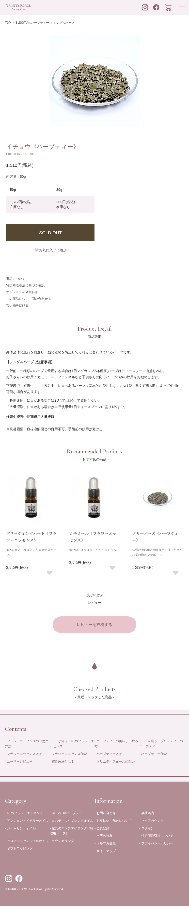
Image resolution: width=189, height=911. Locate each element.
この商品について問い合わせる (28, 299)
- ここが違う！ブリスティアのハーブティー (161, 743)
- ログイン (146, 828)
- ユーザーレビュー (18, 761)
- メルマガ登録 (105, 843)
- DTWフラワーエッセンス (24, 813)
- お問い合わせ (105, 813)
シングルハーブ (64, 22)
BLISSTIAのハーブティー (32, 22)
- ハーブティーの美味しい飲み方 (116, 743)
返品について (15, 279)
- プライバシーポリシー (156, 843)
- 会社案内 (146, 813)
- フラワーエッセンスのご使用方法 (26, 743)
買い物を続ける (17, 305)
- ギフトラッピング (18, 848)
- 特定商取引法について (156, 836)
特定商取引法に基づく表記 (25, 285)
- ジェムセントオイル (20, 828)
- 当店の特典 (103, 836)
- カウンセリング (62, 841)
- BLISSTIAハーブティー (67, 813)
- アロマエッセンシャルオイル (26, 841)
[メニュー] (181, 7)
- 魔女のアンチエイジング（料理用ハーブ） (71, 830)
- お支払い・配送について (113, 820)
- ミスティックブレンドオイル (71, 820)
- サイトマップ (105, 851)
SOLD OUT (50, 232)
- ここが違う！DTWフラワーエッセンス (72, 743)
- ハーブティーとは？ (109, 754)
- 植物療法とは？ (62, 761)
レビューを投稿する (94, 625)
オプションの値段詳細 (22, 292)
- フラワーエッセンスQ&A (68, 754)
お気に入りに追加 (53, 250)
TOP (8, 22)
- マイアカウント (151, 820)
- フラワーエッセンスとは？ (25, 754)
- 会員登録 (101, 828)
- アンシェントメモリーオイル (26, 820)
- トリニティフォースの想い (114, 761)
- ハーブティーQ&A (153, 754)
